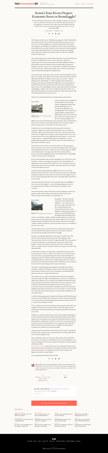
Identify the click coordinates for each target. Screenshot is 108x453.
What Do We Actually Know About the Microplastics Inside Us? (64, 425)
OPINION (16, 423)
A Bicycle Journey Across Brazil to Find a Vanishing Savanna (24, 420)
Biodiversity (38, 377)
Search (83, 4)
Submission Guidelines (60, 441)
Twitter (52, 34)
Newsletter (78, 441)
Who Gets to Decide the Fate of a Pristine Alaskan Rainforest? (42, 414)
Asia (65, 377)
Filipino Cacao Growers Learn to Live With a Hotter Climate (23, 414)
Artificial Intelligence (70, 441)
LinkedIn (56, 34)
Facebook (49, 34)
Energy (76, 412)
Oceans (40, 378)
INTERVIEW (56, 423)
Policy (45, 378)
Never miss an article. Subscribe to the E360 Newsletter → (54, 403)
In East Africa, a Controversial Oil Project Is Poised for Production (82, 420)
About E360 (90, 4)
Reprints (35, 441)
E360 (54, 439)
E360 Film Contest (38, 412)
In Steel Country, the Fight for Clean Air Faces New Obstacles (64, 414)
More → (48, 369)
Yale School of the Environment (47, 4)
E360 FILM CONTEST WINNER (20, 412)
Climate (36, 423)
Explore (77, 4)
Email (59, 34)
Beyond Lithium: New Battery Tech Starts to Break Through (63, 420)
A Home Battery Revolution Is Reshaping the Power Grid (81, 414)
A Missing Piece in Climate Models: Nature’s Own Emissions (83, 425)
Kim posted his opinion (37, 346)
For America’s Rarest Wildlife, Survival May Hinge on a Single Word (23, 425)
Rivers (48, 377)
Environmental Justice (43, 380)
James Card (49, 30)
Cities (56, 412)
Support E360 (45, 441)
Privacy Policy (52, 441)
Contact (39, 441)
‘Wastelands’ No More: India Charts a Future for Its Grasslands (43, 420)
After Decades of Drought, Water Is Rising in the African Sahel (43, 425)
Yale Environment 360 (26, 4)
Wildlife (44, 377)
